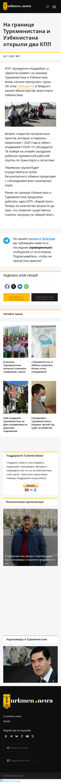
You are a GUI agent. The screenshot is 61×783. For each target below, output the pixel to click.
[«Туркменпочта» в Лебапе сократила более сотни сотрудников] (43, 356)
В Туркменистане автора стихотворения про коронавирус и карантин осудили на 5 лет (29, 560)
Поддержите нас (19, 760)
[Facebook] (21, 736)
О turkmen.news (12, 716)
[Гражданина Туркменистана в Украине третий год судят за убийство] (43, 412)
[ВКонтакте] (16, 736)
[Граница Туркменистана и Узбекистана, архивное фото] (30, 125)
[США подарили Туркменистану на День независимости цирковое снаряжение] (15, 412)
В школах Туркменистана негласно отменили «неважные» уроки (14, 366)
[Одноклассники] (5, 736)
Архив (6, 721)
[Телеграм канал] (11, 736)
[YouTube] (27, 736)
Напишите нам (19, 747)
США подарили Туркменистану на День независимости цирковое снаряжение (15, 424)
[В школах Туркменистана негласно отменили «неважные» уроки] (15, 356)
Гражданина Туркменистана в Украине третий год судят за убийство (42, 422)
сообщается (25, 86)
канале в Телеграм (41, 239)
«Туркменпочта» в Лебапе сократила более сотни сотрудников (42, 366)
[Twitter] (32, 736)
